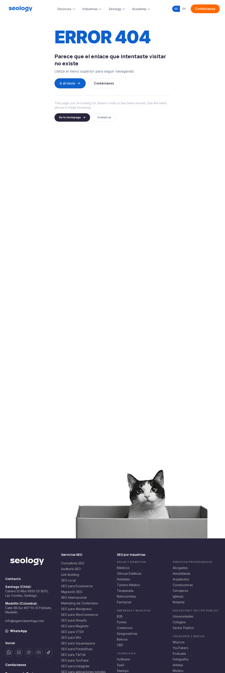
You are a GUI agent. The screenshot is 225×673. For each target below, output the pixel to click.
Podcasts (179, 653)
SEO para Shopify (74, 620)
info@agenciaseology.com (24, 621)
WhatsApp (18, 631)
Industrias (90, 9)
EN (184, 8)
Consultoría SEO (72, 563)
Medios (178, 671)
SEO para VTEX (72, 632)
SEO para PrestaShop (77, 649)
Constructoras (183, 585)
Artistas (178, 665)
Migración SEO (71, 592)
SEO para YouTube (75, 660)
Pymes (122, 622)
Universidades (183, 616)
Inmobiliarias (181, 573)
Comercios (124, 628)
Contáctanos (205, 9)
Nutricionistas (126, 596)
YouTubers (180, 648)
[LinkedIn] (18, 652)
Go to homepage (70, 117)
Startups (123, 671)
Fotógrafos (181, 659)
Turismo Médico (128, 585)
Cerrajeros (180, 591)
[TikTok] (48, 652)
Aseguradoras (127, 633)
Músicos (179, 642)
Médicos (123, 568)
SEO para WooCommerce (79, 614)
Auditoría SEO (71, 569)
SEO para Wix (71, 637)
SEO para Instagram (75, 666)
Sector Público (183, 628)
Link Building (70, 574)
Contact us (104, 117)
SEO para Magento (75, 626)
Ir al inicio (67, 83)
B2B (120, 616)
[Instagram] (28, 652)
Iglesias (178, 596)
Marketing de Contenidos (79, 603)
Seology (115, 9)
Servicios (64, 9)
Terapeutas (125, 591)
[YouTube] (38, 652)
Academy (139, 9)
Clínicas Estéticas (129, 573)
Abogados (180, 568)
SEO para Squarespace (78, 643)
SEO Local (68, 580)
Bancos (122, 639)
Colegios (179, 622)
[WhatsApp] (9, 652)
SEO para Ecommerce (77, 586)
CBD (120, 645)
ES (176, 8)
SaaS (120, 665)
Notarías (179, 602)
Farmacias (124, 602)
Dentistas (123, 579)
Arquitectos (181, 579)
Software (123, 659)
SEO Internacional (74, 597)
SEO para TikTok (73, 655)
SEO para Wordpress (76, 609)
